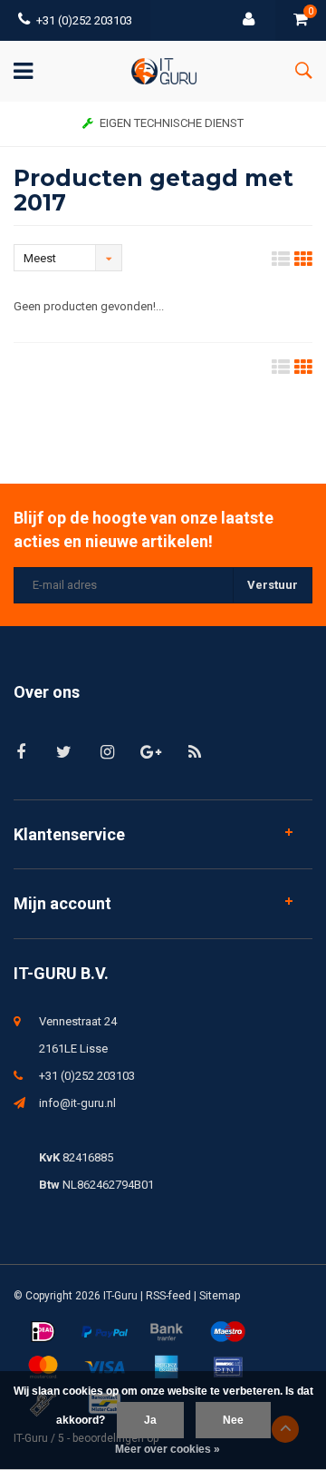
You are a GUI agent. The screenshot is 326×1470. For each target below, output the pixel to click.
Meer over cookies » (167, 1449)
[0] (300, 20)
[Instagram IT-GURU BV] (107, 751)
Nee (233, 1420)
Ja (150, 1420)
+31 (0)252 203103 (84, 20)
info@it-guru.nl (77, 1103)
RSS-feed (168, 1295)
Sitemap (219, 1295)
